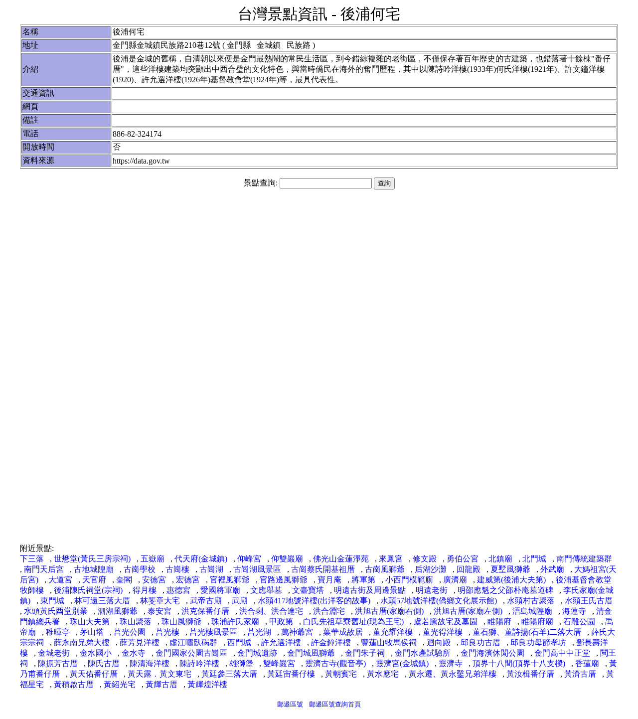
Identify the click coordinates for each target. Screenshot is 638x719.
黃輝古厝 (161, 684)
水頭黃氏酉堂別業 (56, 611)
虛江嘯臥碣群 (193, 642)
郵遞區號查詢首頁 (335, 704)
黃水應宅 (383, 674)
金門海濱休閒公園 (492, 653)
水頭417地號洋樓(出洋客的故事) (314, 600)
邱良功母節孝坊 (538, 642)
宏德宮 (188, 579)
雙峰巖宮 (279, 663)
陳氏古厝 (104, 663)
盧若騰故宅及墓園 (446, 621)
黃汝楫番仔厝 (530, 674)
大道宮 (60, 579)
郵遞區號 (290, 704)
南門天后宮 (44, 569)
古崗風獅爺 (385, 569)
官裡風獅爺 (230, 579)
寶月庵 (329, 579)
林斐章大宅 (160, 600)
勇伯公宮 (462, 558)
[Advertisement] (319, 273)
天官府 (94, 579)
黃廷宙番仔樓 (291, 674)
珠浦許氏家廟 (235, 621)
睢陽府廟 (537, 621)
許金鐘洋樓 (331, 642)
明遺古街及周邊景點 (370, 590)
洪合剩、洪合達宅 (271, 611)
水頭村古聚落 (531, 600)
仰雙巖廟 (287, 558)
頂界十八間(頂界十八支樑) (519, 663)
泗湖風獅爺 (118, 611)
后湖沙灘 (431, 569)
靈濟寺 (451, 663)
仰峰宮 (249, 558)
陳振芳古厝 (58, 663)
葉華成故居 (343, 632)
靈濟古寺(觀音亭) (335, 663)
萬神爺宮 (297, 632)
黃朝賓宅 (341, 674)
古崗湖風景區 (257, 569)
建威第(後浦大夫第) (511, 579)
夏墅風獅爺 (510, 569)
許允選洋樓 (281, 642)
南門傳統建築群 (584, 558)
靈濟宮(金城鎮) (402, 663)
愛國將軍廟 (220, 590)
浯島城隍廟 (532, 611)
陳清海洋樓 (149, 663)
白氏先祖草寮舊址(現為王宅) (353, 621)
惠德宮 (178, 590)
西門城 (239, 642)
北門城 (534, 558)
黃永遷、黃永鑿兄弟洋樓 (452, 674)
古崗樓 (177, 569)
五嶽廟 (152, 558)
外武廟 (552, 569)
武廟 (240, 600)
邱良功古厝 (480, 642)
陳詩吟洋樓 (199, 663)
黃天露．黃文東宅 (159, 674)
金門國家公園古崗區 (191, 653)
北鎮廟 (500, 558)
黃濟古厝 (580, 674)
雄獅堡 (241, 663)
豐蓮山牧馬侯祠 (389, 642)
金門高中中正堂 (562, 653)
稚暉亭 (58, 632)
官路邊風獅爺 (284, 579)
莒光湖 (259, 632)
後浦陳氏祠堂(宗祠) (88, 590)
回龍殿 (468, 569)
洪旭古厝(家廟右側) (389, 611)
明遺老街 (432, 590)
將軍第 (363, 579)
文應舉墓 (266, 590)
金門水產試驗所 (423, 653)
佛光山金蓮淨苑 (341, 558)
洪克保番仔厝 (205, 611)
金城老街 (54, 653)
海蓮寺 (574, 611)
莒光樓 (167, 632)
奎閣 (124, 579)
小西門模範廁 (409, 579)
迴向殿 (439, 642)
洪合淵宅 (329, 611)
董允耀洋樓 (393, 632)
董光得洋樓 (443, 632)
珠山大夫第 (90, 621)
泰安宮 (159, 611)
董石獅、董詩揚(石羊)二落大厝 (527, 632)
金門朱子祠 (365, 653)
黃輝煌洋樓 (207, 684)
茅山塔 (92, 632)
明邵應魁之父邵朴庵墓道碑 (505, 590)
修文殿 (425, 558)
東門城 (52, 600)
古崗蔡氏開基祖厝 (323, 569)
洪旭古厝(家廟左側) (468, 611)
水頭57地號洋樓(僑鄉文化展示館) (438, 600)
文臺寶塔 (308, 590)
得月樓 (145, 590)
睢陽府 (499, 621)
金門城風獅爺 (311, 653)
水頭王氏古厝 (589, 600)
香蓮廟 (587, 663)
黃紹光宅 (120, 684)
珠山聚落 (136, 621)
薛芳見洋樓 (140, 642)
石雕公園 (579, 621)
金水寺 (134, 653)
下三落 (32, 558)
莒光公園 (130, 632)
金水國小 (96, 653)
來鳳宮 (391, 558)
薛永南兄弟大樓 (82, 642)
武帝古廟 (206, 600)
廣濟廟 (455, 579)
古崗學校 (140, 569)
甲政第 (281, 621)
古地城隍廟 (94, 569)
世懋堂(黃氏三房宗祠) (92, 558)
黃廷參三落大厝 (229, 674)
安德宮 (154, 579)
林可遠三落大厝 (102, 600)
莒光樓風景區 (213, 632)
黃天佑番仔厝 (94, 674)
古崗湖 (211, 569)
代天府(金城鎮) (200, 558)
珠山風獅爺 (181, 621)
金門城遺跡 (257, 653)
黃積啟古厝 (74, 684)
